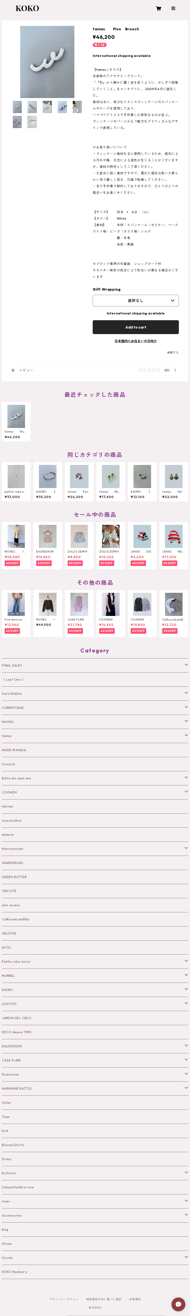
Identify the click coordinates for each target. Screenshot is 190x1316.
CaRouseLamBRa (15, 919)
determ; (8, 835)
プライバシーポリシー (64, 1299)
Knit (5, 1131)
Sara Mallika (12, 694)
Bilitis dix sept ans (16, 778)
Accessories (12, 1215)
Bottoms (9, 1173)
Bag (5, 1229)
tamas (7, 736)
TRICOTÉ (9, 891)
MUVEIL (8, 722)
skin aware (11, 905)
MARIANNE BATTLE (17, 1088)
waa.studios (12, 820)
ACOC (7, 947)
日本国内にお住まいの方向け (136, 341)
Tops (6, 1117)
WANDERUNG (12, 863)
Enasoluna (10, 1074)
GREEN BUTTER (14, 877)
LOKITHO (9, 1004)
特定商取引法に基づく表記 (104, 1299)
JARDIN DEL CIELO (17, 1018)
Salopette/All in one (18, 1187)
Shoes (7, 1244)
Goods (7, 1258)
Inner (6, 1201)
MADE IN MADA (14, 750)
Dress (7, 1159)
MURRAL (8, 976)
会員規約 (135, 1299)
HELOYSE (9, 933)
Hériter (8, 806)
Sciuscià (8, 764)
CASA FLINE (11, 1060)
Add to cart (135, 327)
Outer (6, 1103)
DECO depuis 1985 (17, 1032)
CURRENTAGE (13, 708)
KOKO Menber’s (14, 1272)
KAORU (7, 990)
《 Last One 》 (13, 679)
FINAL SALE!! (12, 665)
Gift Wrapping (106, 289)
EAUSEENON (12, 1046)
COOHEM (9, 792)
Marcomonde (12, 849)
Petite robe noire (16, 961)
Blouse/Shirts (13, 1145)
